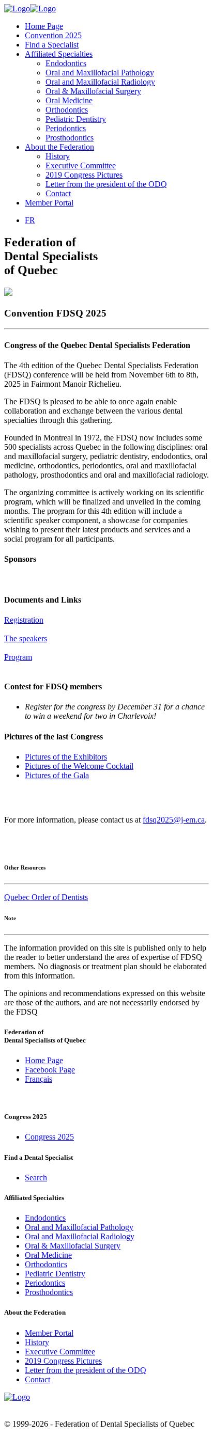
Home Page (44, 26)
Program (18, 657)
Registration (23, 619)
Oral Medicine (69, 100)
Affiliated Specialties (59, 54)
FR (30, 220)
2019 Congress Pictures (84, 174)
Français (38, 1079)
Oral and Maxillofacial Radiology (100, 81)
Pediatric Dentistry (75, 119)
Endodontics (65, 63)
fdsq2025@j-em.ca (174, 819)
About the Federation (59, 147)
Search (36, 1177)
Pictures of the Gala (57, 775)
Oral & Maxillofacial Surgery (93, 91)
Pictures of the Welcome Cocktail (79, 766)
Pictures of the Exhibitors (66, 756)
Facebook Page (50, 1069)
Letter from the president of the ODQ (106, 184)
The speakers (25, 638)
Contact (58, 193)
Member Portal (49, 202)
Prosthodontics (69, 137)
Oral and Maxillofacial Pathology (99, 72)
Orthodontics (66, 109)
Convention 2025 (53, 35)
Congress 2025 (49, 1136)
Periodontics (65, 128)
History (57, 156)
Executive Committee (80, 165)
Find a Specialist (52, 44)
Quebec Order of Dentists (46, 897)
